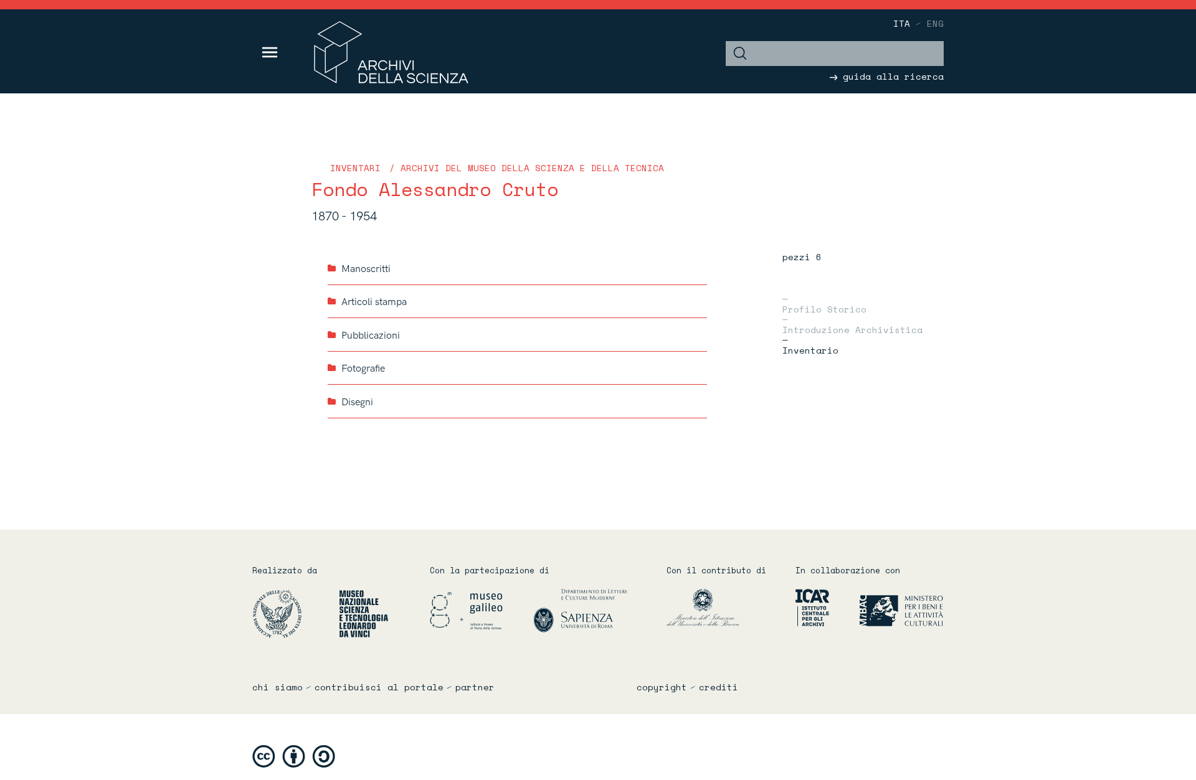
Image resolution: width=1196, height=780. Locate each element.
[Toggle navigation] (270, 52)
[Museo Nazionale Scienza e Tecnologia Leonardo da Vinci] (364, 613)
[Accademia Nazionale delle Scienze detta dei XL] (294, 613)
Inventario (810, 349)
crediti (718, 687)
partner (475, 687)
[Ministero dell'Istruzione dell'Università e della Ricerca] (722, 607)
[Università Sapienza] (580, 610)
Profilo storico (824, 308)
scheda (696, 268)
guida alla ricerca (890, 76)
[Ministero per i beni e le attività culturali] (887, 607)
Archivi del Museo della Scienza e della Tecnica (532, 167)
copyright (662, 687)
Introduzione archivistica (852, 328)
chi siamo (277, 687)
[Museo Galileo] (480, 610)
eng (935, 23)
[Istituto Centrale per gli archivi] (807, 607)
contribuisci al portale (379, 687)
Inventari (355, 167)
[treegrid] (517, 334)
